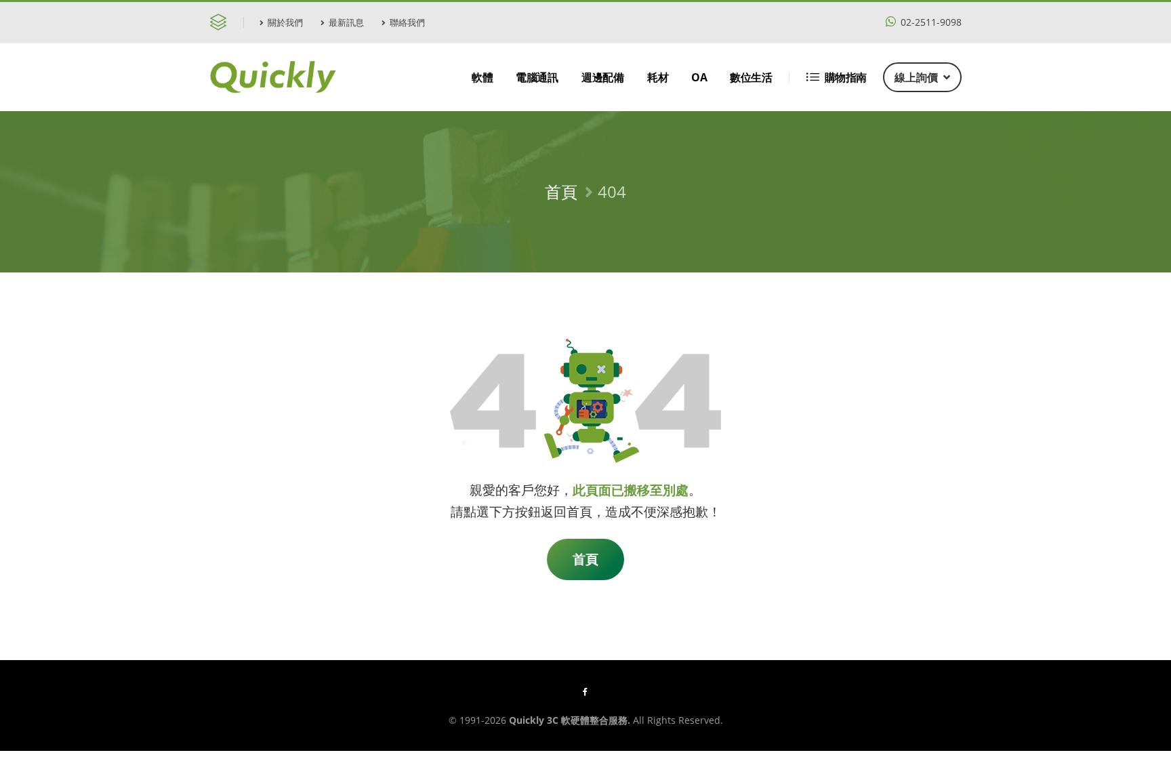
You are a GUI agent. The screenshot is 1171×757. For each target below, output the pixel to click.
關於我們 (285, 22)
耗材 (657, 77)
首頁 (561, 191)
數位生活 (751, 77)
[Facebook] (585, 691)
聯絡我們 (407, 22)
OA (699, 77)
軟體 (482, 77)
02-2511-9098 (930, 22)
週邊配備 (602, 77)
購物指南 (846, 77)
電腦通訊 (537, 77)
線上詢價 (916, 77)
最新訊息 (346, 22)
